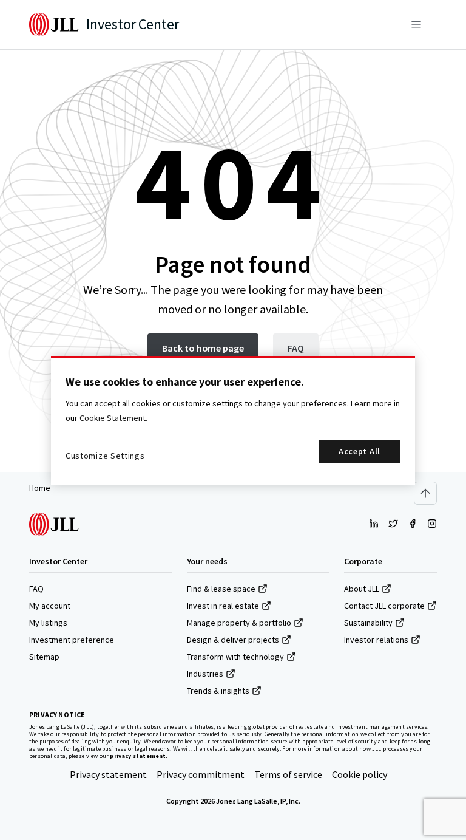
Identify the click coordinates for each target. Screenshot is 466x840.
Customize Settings (105, 455)
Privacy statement (108, 774)
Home (39, 487)
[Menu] (416, 24)
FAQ (36, 588)
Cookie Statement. (113, 417)
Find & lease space (221, 588)
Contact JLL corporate (384, 605)
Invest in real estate (223, 605)
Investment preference (71, 639)
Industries (205, 673)
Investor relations (376, 639)
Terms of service (288, 774)
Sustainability (368, 622)
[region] (233, 420)
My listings (48, 622)
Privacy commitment (201, 774)
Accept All (359, 451)
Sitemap (44, 656)
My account (49, 605)
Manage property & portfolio (239, 622)
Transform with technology (235, 656)
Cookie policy (359, 774)
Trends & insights (218, 690)
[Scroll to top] (425, 493)
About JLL (361, 588)
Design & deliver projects (233, 639)
